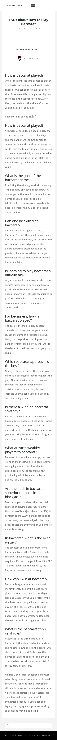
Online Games (23, 29)
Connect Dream (14, 5)
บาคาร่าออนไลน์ (27, 116)
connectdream (31, 58)
